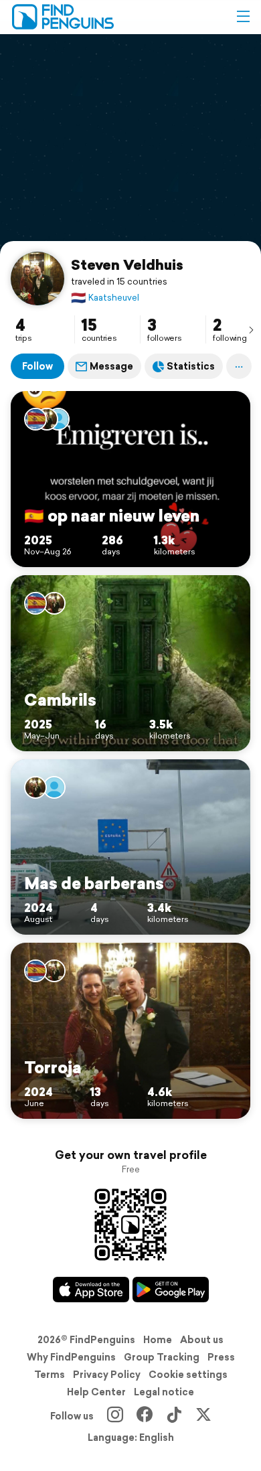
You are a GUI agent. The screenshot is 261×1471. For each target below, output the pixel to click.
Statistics (191, 366)
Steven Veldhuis (127, 264)
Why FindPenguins (71, 1357)
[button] (243, 16)
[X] (203, 1416)
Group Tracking (161, 1357)
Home (157, 1339)
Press (221, 1357)
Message (111, 366)
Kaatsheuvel (105, 297)
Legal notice (164, 1392)
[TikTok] (174, 1416)
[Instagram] (115, 1416)
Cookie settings (188, 1374)
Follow (37, 366)
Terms (49, 1374)
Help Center (96, 1392)
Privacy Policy (107, 1374)
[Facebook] (145, 1416)
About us (202, 1339)
